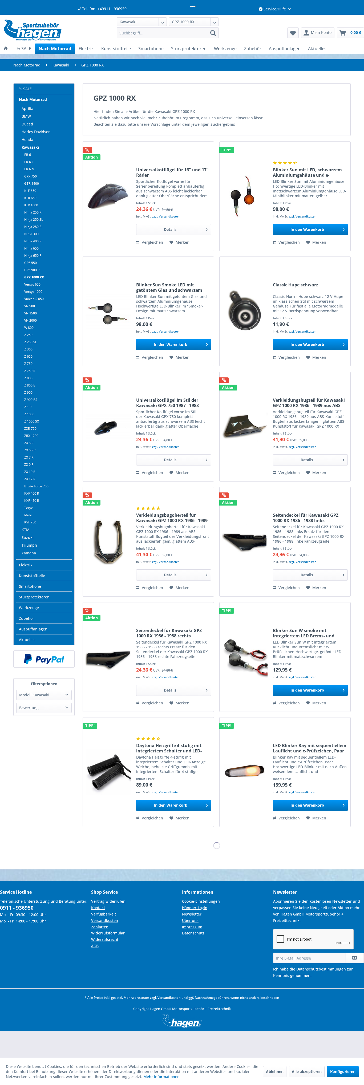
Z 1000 (29, 414)
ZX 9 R (29, 464)
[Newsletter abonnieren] (355, 958)
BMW (26, 116)
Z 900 (28, 392)
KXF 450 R (31, 500)
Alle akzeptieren (307, 1071)
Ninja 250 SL (33, 219)
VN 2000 (30, 320)
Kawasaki (30, 147)
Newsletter (191, 914)
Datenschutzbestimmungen (321, 969)
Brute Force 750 (36, 486)
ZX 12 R (29, 479)
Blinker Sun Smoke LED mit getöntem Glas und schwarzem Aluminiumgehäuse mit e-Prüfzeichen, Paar (169, 287)
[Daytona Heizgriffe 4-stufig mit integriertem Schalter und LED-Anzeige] (108, 772)
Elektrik (26, 564)
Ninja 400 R (33, 241)
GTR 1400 (31, 183)
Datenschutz (193, 933)
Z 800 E (29, 385)
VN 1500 (30, 313)
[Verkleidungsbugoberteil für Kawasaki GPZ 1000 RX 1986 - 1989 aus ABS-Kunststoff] (108, 541)
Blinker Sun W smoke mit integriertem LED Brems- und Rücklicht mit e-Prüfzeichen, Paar (308, 633)
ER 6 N (29, 169)
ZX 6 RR (30, 450)
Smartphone (30, 586)
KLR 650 (30, 198)
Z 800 (28, 378)
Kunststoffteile (32, 575)
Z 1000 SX (31, 421)
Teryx (28, 508)
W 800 (29, 327)
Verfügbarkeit (103, 914)
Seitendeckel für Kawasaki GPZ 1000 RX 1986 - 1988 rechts (169, 633)
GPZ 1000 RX (34, 277)
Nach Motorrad (33, 99)
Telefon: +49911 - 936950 (104, 8)
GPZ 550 (30, 263)
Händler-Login (194, 907)
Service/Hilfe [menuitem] (274, 8)
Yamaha (29, 552)
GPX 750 (30, 176)
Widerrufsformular (108, 933)
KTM (26, 529)
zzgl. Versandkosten (166, 216)
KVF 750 (30, 522)
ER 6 (27, 154)
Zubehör (26, 618)
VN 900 (29, 306)
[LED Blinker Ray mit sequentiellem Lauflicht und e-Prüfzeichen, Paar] (245, 772)
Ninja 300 (31, 234)
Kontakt (98, 907)
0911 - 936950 (17, 907)
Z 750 (28, 363)
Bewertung (29, 707)
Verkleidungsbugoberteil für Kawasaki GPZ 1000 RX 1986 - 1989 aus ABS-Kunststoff (172, 517)
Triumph (29, 545)
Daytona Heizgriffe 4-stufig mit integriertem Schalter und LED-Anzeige (169, 748)
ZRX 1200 (31, 435)
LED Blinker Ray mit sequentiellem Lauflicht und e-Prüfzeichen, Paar (309, 748)
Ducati (27, 124)
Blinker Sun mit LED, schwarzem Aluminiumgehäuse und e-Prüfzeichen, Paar (307, 172)
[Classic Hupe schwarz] (245, 311)
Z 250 (28, 335)
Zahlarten (99, 926)
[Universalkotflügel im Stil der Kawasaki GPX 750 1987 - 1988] (108, 426)
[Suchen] (213, 32)
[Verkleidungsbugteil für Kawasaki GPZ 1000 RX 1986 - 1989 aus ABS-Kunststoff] (245, 426)
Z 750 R (29, 371)
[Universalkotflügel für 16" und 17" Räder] (108, 196)
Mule (28, 515)
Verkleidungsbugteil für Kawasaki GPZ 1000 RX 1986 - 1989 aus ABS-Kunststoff (309, 402)
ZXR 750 (30, 428)
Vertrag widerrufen (108, 901)
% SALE (25, 88)
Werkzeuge (29, 607)
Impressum (192, 926)
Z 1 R (28, 407)
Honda (27, 139)
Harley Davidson (36, 131)
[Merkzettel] (293, 32)
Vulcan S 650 (34, 299)
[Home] (6, 49)
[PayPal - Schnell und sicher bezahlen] (44, 659)
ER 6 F (28, 162)
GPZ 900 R (32, 270)
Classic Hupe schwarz (295, 285)
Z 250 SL (30, 342)
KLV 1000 (31, 205)
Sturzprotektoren (34, 596)
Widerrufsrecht (104, 939)
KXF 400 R (31, 493)
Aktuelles (27, 639)
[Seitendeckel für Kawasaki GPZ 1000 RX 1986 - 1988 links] (245, 541)
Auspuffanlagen (33, 629)
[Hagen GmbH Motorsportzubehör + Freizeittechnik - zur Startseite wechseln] (32, 30)
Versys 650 (32, 284)
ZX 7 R (29, 457)
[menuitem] (168, 32)
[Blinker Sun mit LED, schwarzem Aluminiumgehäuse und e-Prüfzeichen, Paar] (245, 196)
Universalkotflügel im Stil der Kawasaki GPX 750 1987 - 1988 (167, 402)
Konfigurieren (342, 1071)
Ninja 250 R (33, 212)
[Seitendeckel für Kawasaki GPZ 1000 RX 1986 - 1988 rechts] (108, 657)
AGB (95, 945)
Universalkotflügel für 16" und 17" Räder (172, 172)
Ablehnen (275, 1071)
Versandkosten (104, 920)
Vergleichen (152, 242)
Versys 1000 (33, 291)
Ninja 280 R (33, 226)
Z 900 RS (30, 399)
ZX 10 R (29, 471)
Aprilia (27, 108)
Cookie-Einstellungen (201, 901)
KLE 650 (30, 190)
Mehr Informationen (161, 1076)
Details (170, 229)
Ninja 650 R (33, 255)
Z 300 (28, 349)
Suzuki (28, 537)
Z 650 (28, 356)
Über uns (190, 920)
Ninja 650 (31, 248)
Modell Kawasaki (34, 694)
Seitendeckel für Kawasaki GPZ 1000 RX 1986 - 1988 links (305, 517)
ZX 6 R (29, 443)
